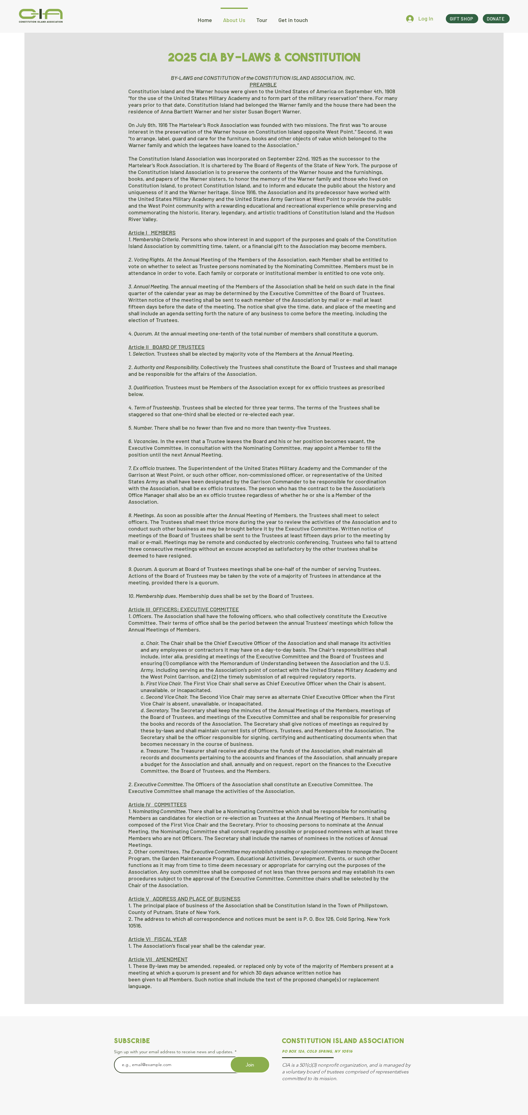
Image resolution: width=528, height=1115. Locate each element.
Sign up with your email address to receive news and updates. (173, 1052)
